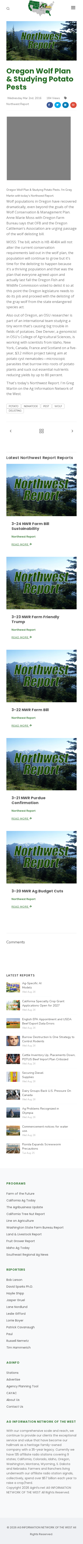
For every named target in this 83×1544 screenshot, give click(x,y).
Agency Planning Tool (22, 1386)
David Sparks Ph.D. (19, 1286)
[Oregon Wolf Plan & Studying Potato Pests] (41, 41)
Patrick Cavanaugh (20, 1327)
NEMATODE (31, 406)
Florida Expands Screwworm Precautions (41, 1146)
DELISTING (15, 410)
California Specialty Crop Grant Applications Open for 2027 (43, 1003)
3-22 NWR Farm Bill (30, 709)
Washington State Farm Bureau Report (35, 1227)
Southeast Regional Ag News (27, 1254)
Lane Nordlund (16, 1307)
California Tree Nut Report (25, 1214)
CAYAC (11, 1393)
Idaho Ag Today (18, 1248)
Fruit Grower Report (20, 1241)
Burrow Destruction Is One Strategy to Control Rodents (48, 1039)
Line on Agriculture (20, 1221)
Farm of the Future (20, 1194)
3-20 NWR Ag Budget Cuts (37, 891)
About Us (13, 1400)
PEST (46, 406)
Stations (12, 1373)
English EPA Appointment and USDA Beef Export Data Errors (47, 1021)
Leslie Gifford (16, 1314)
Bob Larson (14, 1280)
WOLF (58, 406)
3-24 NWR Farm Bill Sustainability (30, 526)
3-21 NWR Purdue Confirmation (28, 800)
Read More (20, 544)
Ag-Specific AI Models (32, 985)
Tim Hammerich (18, 1347)
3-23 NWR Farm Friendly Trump (35, 619)
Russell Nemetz (17, 1341)
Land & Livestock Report (24, 1234)
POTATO (14, 406)
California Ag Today (21, 1200)
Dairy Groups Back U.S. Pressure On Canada (46, 1093)
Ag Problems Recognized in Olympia (40, 1111)
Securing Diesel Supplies (32, 1075)
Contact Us (14, 1406)
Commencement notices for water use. (45, 1129)
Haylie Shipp (15, 1293)
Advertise (13, 1379)
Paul (9, 1334)
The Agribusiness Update (24, 1207)
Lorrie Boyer (14, 1320)
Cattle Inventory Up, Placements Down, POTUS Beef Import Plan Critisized (48, 1057)
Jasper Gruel (15, 1300)
